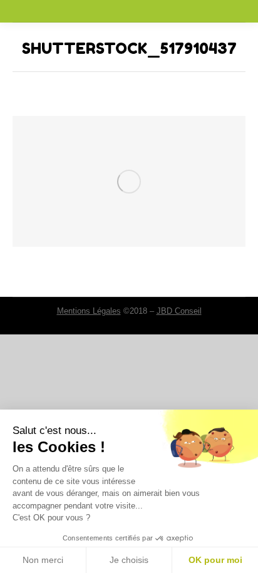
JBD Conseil (179, 311)
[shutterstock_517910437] (129, 181)
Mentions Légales (89, 311)
